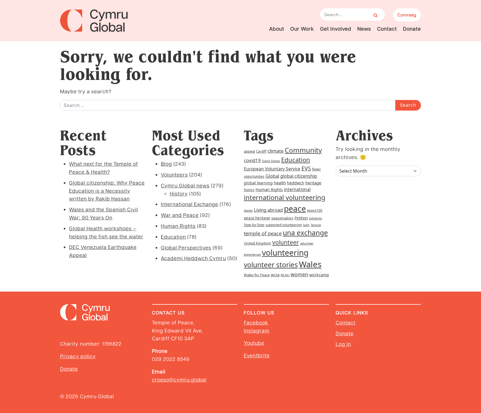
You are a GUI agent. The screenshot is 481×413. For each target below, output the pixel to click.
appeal (249, 151)
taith (306, 225)
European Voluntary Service (272, 169)
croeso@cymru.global (179, 379)
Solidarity (315, 218)
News (364, 28)
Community (303, 150)
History (179, 193)
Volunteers (174, 174)
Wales (310, 264)
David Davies (271, 161)
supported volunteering (284, 225)
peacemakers (282, 218)
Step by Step (254, 225)
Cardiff (261, 151)
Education (173, 236)
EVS (306, 168)
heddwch (295, 182)
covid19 (252, 160)
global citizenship (298, 176)
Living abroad (268, 210)
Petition (301, 218)
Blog (166, 163)
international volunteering (284, 197)
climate (276, 151)
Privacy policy (78, 356)
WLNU (285, 275)
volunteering (285, 252)
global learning (258, 182)
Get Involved (335, 28)
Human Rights (178, 226)
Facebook (256, 322)
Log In (343, 344)
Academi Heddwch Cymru (193, 258)
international (297, 189)
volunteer (285, 242)
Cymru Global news (185, 185)
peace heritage (257, 218)
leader (248, 210)
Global (272, 176)
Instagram (256, 330)
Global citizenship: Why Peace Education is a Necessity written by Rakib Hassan (107, 190)
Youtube (254, 342)
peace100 (314, 210)
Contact (387, 28)
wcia (275, 274)
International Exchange (189, 204)
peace (295, 208)
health (280, 182)
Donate (412, 28)
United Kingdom (257, 243)
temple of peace (263, 233)
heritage (313, 182)
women (299, 274)
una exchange (305, 232)
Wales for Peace (257, 275)
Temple (316, 225)
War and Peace (180, 215)
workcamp (319, 274)
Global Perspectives (186, 247)
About (276, 28)
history (249, 190)
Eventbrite (257, 355)
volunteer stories (271, 264)
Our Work (302, 28)
